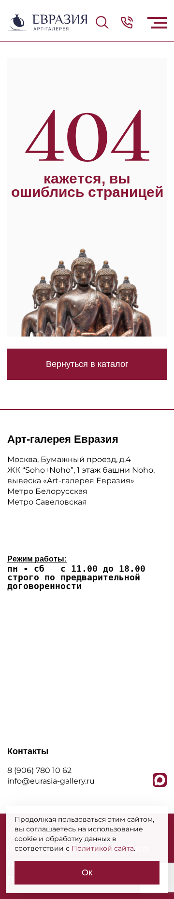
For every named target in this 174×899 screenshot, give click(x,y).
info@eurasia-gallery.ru (51, 781)
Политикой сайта (103, 848)
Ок (87, 872)
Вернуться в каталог (87, 364)
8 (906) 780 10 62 (39, 770)
